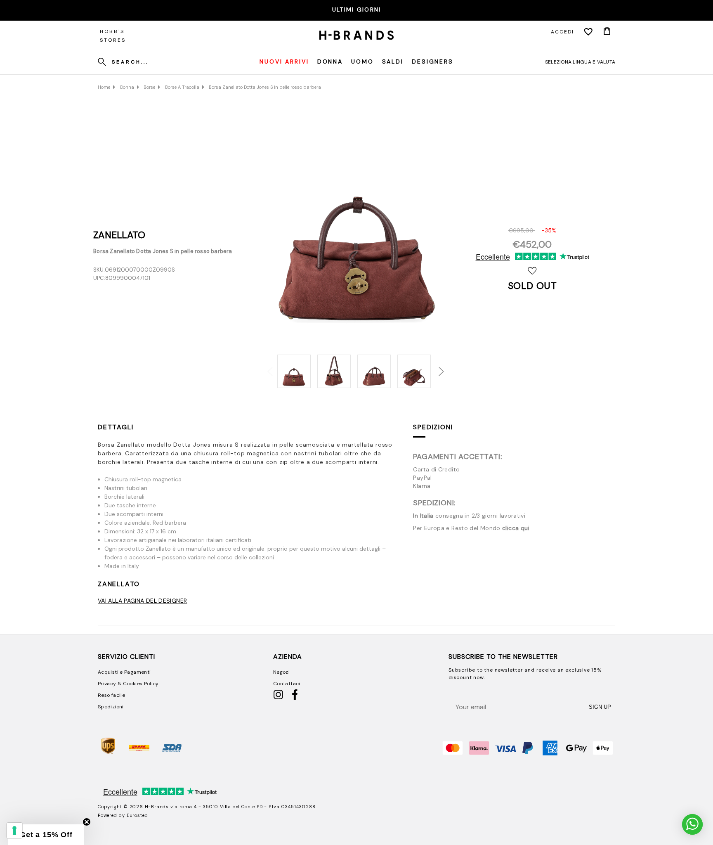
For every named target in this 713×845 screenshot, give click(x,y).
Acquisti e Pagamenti (124, 672)
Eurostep (137, 815)
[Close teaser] (87, 822)
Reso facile (111, 695)
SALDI (393, 61)
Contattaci (286, 683)
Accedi (562, 31)
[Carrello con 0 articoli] (607, 32)
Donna (330, 61)
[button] (46, 834)
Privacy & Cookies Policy (128, 683)
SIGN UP (600, 707)
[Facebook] (295, 698)
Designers (432, 61)
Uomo (362, 61)
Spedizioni (433, 427)
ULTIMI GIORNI (356, 9)
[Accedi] (588, 32)
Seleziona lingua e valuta (580, 62)
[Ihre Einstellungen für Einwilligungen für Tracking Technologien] (14, 830)
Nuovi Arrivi (284, 61)
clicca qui (515, 528)
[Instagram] (278, 698)
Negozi (281, 672)
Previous (267, 367)
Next (435, 367)
